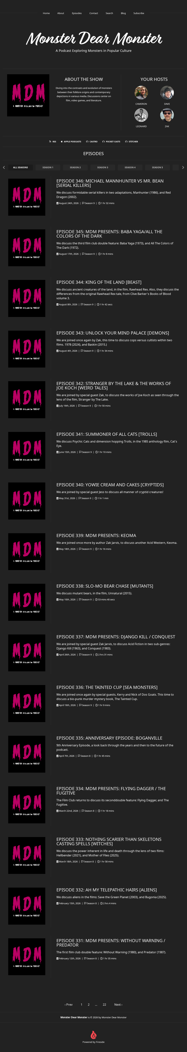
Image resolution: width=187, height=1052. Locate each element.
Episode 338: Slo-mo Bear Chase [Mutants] (104, 586)
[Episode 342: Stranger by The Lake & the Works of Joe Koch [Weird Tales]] (26, 399)
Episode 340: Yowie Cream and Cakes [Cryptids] (110, 485)
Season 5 (157, 167)
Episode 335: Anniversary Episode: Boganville (109, 738)
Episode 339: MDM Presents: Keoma (96, 535)
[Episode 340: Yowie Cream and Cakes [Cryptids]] (26, 501)
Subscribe (138, 13)
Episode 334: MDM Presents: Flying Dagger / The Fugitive (111, 790)
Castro (94, 141)
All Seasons (20, 167)
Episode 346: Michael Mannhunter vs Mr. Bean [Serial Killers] (110, 183)
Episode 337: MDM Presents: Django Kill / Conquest (115, 637)
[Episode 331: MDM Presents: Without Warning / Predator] (26, 956)
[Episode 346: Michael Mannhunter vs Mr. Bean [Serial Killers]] (26, 197)
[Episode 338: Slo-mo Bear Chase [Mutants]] (26, 602)
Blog (123, 13)
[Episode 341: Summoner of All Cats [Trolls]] (26, 450)
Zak (167, 126)
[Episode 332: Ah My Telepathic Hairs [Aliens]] (26, 906)
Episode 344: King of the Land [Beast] (99, 282)
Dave (167, 103)
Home (46, 13)
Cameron (141, 103)
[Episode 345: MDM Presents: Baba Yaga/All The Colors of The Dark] (26, 247)
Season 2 (75, 167)
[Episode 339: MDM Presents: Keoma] (26, 551)
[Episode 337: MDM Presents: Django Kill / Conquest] (26, 653)
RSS (54, 141)
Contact (93, 13)
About (60, 13)
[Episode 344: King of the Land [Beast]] (26, 298)
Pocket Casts (113, 141)
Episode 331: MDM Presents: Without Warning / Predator (110, 942)
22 (104, 1005)
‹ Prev (68, 1005)
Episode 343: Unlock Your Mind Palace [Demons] (112, 333)
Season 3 (102, 167)
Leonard (141, 126)
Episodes (77, 13)
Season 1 (48, 167)
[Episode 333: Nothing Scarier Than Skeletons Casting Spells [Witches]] (26, 855)
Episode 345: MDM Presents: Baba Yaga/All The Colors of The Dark (109, 233)
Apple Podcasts (72, 141)
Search (109, 13)
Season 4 (130, 167)
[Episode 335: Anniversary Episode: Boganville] (26, 754)
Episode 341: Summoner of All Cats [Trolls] (106, 434)
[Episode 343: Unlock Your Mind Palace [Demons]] (26, 349)
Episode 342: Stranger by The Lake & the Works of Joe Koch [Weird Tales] (113, 385)
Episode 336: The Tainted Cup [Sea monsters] (107, 687)
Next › (118, 1005)
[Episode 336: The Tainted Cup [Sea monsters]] (26, 703)
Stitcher (133, 141)
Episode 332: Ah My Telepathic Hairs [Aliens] (106, 890)
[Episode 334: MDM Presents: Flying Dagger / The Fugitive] (26, 804)
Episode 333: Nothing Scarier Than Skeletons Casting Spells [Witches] (108, 841)
